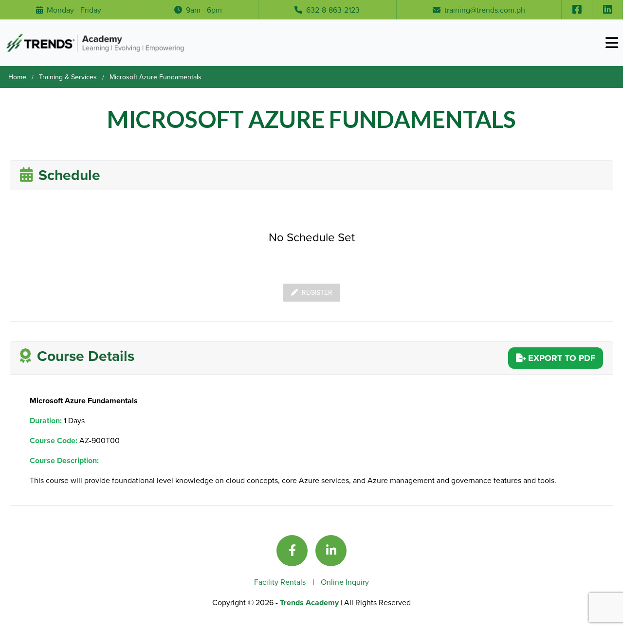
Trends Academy (310, 602)
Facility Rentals (281, 581)
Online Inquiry (345, 581)
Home (17, 77)
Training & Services (68, 77)
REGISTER (317, 292)
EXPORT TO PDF (560, 358)
